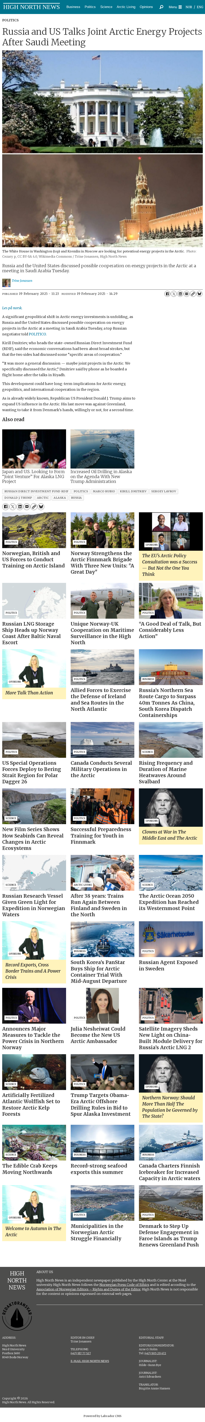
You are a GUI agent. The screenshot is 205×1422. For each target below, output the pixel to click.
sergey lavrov (163, 491)
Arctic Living (126, 7)
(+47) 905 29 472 (155, 1353)
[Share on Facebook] (167, 294)
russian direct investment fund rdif (36, 491)
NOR (189, 7)
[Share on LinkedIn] (180, 294)
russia (76, 498)
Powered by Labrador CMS (102, 1416)
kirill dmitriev (133, 491)
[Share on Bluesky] (199, 294)
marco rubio (104, 491)
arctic (43, 498)
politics (81, 491)
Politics (90, 7)
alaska (60, 498)
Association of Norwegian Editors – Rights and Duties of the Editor (88, 1289)
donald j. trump (18, 498)
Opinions (146, 7)
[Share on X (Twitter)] (174, 294)
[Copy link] (193, 294)
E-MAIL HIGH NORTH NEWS (90, 1361)
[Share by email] (187, 294)
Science (106, 7)
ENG (200, 7)
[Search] (161, 7)
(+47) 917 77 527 (81, 1353)
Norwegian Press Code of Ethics (124, 1285)
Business (73, 7)
